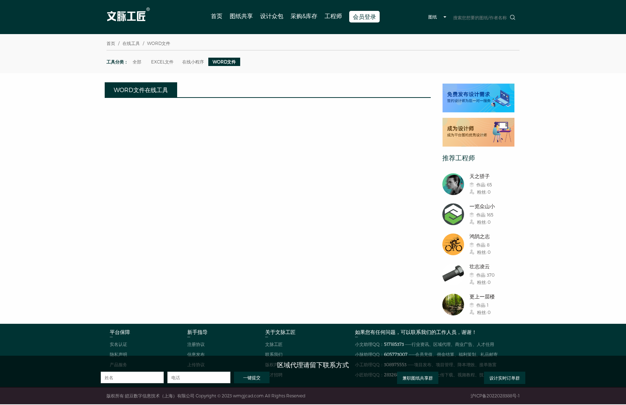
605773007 (396, 354)
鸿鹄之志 (480, 236)
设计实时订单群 (504, 377)
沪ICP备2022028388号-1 (495, 395)
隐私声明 (118, 354)
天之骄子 (480, 176)
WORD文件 (224, 61)
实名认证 (118, 344)
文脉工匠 (274, 344)
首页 (216, 15)
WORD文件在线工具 (141, 89)
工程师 (333, 15)
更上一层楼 (482, 296)
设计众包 (271, 15)
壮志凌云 (480, 266)
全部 (137, 61)
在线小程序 (193, 61)
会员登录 (364, 16)
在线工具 (131, 43)
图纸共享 (241, 15)
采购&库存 (304, 15)
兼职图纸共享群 (417, 377)
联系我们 (274, 354)
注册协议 (196, 344)
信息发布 (196, 354)
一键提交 (251, 377)
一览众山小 (482, 206)
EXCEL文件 (162, 61)
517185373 (394, 344)
